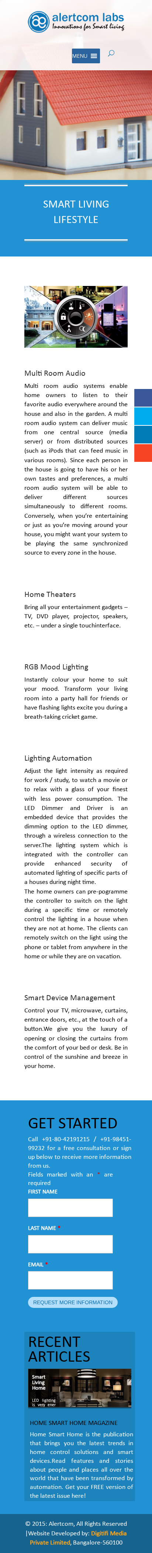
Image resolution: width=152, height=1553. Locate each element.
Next (122, 1394)
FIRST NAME (43, 1192)
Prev (38, 1394)
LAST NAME (44, 1228)
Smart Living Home (38, 1383)
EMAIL (38, 1265)
